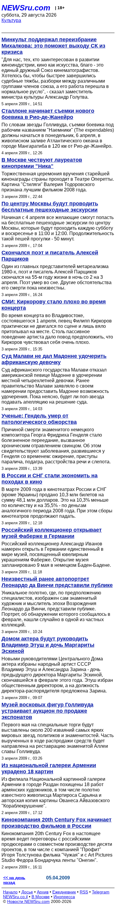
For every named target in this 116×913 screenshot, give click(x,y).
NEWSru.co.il (15, 896)
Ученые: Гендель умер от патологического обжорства (39, 419)
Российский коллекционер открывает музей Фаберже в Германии (51, 533)
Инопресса (64, 896)
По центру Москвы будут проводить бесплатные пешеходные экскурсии (49, 207)
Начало (10, 892)
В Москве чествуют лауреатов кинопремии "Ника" (41, 163)
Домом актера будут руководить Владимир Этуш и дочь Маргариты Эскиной (47, 645)
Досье (27, 892)
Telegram (100, 892)
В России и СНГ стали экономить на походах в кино (49, 479)
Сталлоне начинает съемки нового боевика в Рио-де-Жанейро (47, 114)
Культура (11, 20)
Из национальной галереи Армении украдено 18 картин (48, 768)
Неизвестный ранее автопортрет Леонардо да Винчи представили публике (57, 582)
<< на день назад (14, 880)
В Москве (41, 896)
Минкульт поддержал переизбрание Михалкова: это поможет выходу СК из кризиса (53, 46)
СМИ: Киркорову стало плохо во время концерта (53, 305)
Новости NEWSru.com (28, 901)
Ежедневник (64, 892)
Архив (42, 892)
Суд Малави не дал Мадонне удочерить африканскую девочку (53, 359)
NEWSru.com (25, 7)
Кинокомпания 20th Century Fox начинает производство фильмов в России (56, 823)
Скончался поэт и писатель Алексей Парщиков (49, 256)
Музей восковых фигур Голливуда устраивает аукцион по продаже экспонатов (47, 711)
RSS (84, 892)
